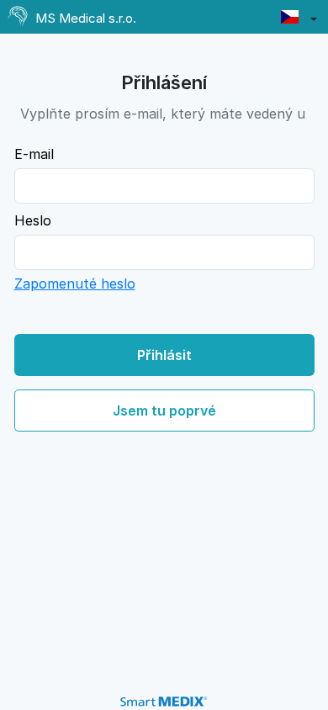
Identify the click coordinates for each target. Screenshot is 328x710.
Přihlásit (164, 355)
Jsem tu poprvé (164, 410)
